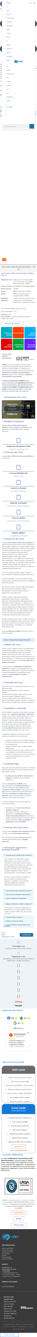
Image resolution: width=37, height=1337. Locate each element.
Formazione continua (7, 1250)
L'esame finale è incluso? (14, 917)
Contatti (18, 1274)
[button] (18, 640)
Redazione (16, 1276)
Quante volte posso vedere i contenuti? (19, 904)
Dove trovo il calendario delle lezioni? (18, 894)
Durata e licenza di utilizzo (14, 921)
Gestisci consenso (9, 1335)
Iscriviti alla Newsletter (8, 1286)
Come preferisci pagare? (8, 308)
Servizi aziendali (6, 1257)
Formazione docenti (7, 1252)
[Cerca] (31, 126)
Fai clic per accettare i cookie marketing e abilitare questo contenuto (18, 409)
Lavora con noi (7, 1276)
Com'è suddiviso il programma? (16, 898)
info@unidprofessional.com (10, 1273)
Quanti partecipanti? (7, 311)
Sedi (12, 1274)
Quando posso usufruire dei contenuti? (19, 855)
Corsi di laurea (6, 1253)
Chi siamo (6, 1274)
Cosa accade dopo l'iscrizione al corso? (19, 890)
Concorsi (4, 1255)
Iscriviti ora (18, 1146)
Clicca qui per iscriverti (12, 323)
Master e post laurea (7, 1248)
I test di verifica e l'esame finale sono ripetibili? (17, 925)
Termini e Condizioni (7, 1259)
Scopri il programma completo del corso (17, 640)
